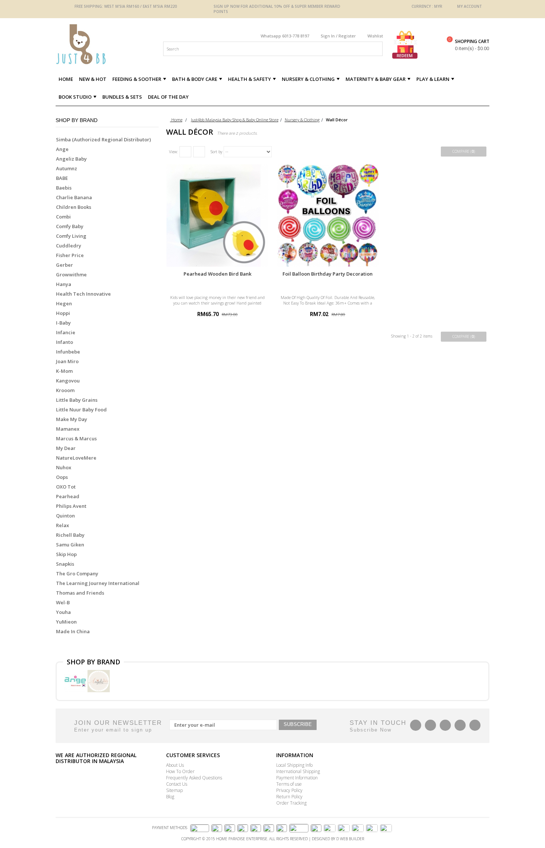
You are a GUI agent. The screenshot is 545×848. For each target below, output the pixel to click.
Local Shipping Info (294, 765)
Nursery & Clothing (302, 119)
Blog (170, 796)
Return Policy (289, 796)
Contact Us (176, 784)
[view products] (75, 680)
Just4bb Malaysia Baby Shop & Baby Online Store (234, 119)
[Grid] (185, 151)
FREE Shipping (88, 6)
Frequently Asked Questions (194, 778)
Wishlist (375, 36)
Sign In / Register (338, 36)
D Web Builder (350, 838)
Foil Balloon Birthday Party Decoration (328, 273)
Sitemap (174, 790)
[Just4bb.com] (107, 44)
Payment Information (297, 778)
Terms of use (289, 784)
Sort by (216, 151)
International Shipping (298, 771)
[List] (199, 151)
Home (176, 119)
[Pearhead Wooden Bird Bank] (217, 215)
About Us (175, 765)
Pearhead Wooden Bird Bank (217, 273)
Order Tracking (291, 803)
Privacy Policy (289, 790)
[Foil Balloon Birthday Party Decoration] (328, 215)
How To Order (180, 771)
